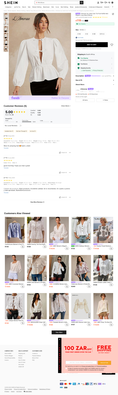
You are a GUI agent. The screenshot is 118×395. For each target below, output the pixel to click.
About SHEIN (8, 353)
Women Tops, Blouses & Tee (33, 10)
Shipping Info (21, 353)
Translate (6, 148)
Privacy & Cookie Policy (20, 389)
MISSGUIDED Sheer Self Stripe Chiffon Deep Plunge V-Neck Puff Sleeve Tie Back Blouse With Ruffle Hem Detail (37, 322)
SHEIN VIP (21, 366)
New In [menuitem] (24, 7)
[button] (109, 2)
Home (5, 10)
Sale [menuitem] (29, 7)
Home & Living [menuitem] (108, 7)
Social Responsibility (10, 358)
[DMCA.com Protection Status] (65, 387)
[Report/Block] (70, 152)
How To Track (21, 362)
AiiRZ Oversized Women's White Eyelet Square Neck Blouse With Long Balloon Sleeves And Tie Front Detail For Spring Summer (15, 284)
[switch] (20, 125)
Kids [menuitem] (52, 7)
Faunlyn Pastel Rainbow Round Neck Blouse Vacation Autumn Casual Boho (103, 246)
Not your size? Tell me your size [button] (84, 40)
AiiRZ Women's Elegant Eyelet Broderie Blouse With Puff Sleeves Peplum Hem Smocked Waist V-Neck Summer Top (59, 246)
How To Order (21, 360)
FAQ (33, 360)
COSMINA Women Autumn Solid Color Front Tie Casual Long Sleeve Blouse (59, 284)
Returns (20, 355)
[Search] (81, 2)
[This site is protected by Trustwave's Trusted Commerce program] (61, 387)
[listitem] (14, 234)
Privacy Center (8, 389)
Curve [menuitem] (57, 7)
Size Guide (21, 364)
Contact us (35, 353)
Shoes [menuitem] (71, 7)
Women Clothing (21, 10)
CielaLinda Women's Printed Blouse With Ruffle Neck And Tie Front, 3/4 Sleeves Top (81, 284)
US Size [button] (82, 29)
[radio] (79, 33)
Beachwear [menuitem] (46, 7)
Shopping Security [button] (86, 68)
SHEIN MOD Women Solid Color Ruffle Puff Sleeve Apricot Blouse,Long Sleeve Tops (81, 322)
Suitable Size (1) (9, 131)
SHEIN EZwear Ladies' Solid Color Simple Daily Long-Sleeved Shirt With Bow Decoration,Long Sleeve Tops (103, 282)
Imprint (12, 391)
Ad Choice (19, 391)
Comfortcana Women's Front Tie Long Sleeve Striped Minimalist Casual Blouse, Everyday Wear (15, 244)
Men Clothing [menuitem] (64, 7)
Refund (20, 358)
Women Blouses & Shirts (48, 10)
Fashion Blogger (9, 355)
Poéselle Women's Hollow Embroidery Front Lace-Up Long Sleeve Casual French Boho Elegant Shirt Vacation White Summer (59, 322)
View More (59, 332)
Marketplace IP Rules (44, 389)
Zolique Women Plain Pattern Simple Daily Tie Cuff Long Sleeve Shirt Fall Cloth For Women (15, 320)
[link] (101, 2)
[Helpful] (60, 152)
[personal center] (98, 2)
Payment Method (36, 355)
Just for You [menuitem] (17, 7)
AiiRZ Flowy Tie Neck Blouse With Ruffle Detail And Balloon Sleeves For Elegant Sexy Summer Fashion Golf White (103, 322)
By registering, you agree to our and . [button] (86, 366)
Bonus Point (35, 358)
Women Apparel (12, 10)
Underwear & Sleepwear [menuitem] (95, 7)
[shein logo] (11, 2)
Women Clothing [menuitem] (36, 7)
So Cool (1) (33, 131)
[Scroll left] (110, 7)
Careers (7, 360)
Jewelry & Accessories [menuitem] (81, 7)
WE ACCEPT (63, 380)
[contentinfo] (87, 384)
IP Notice (7, 391)
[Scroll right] (112, 7)
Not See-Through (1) (21, 131)
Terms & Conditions (33, 389)
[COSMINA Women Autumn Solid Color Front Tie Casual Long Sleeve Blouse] (59, 268)
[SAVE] (111, 44)
